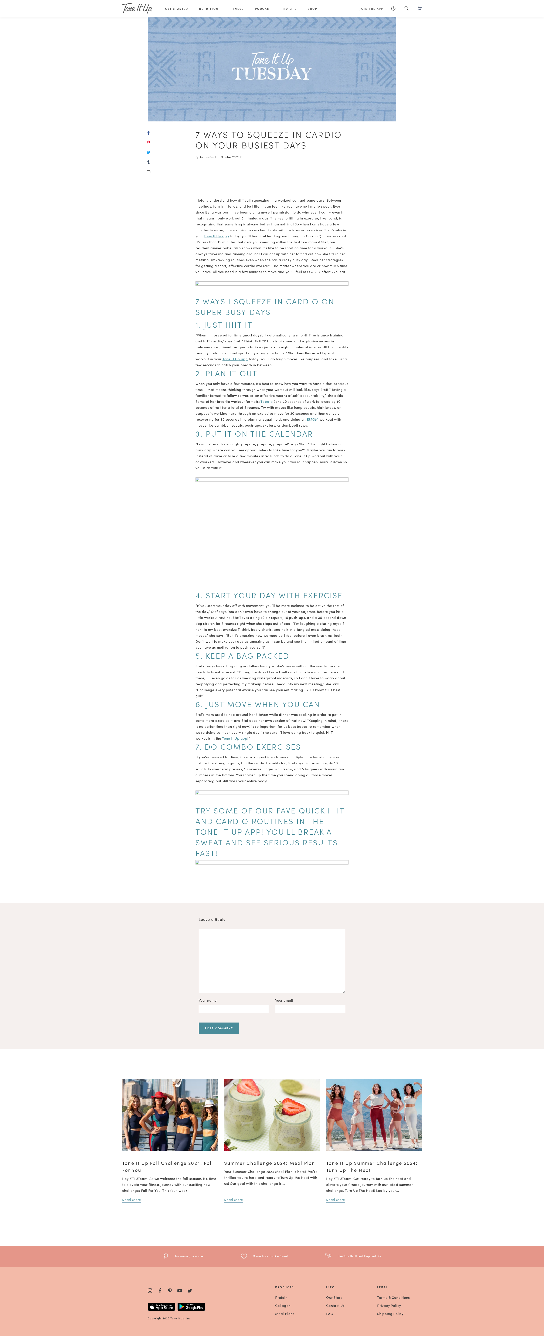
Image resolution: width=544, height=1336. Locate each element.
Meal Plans (284, 1313)
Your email (284, 1000)
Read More (131, 1199)
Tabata (267, 401)
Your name (208, 1000)
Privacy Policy (389, 1305)
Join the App (371, 9)
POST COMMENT (219, 1028)
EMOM (313, 419)
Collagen (282, 1305)
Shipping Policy (390, 1313)
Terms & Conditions (393, 1297)
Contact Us (335, 1305)
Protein (281, 1297)
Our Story (334, 1297)
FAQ (329, 1313)
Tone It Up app (216, 236)
